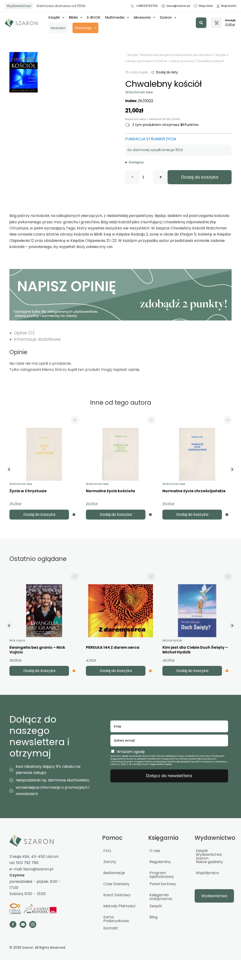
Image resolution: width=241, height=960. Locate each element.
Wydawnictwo (19, 5)
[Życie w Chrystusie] (44, 454)
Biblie (73, 17)
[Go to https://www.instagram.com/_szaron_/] (32, 925)
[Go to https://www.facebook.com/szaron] (12, 925)
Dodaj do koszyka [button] (39, 514)
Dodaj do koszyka (199, 177)
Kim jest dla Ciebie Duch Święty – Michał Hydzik (195, 650)
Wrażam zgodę (131, 751)
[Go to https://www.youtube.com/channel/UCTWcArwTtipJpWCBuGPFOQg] (22, 925)
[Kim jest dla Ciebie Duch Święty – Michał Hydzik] (197, 610)
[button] (201, 22)
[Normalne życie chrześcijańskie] (197, 454)
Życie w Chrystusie (28, 491)
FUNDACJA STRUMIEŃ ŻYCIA (150, 139)
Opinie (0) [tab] (24, 333)
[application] (62, 17)
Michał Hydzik (172, 640)
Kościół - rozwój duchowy (175, 61)
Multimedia (115, 17)
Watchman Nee (139, 92)
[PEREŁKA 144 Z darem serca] (120, 610)
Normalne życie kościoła (110, 491)
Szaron (166, 17)
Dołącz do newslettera (169, 776)
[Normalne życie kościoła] (120, 454)
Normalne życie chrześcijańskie (193, 491)
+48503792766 (147, 6)
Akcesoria (142, 17)
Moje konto (228, 6)
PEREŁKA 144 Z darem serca (112, 647)
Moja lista (206, 6)
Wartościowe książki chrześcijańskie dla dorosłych (177, 55)
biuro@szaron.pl (178, 6)
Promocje (83, 27)
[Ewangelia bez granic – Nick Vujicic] (44, 610)
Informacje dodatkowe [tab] (37, 339)
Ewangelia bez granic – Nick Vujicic (37, 650)
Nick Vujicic (17, 640)
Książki (54, 17)
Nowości (58, 27)
